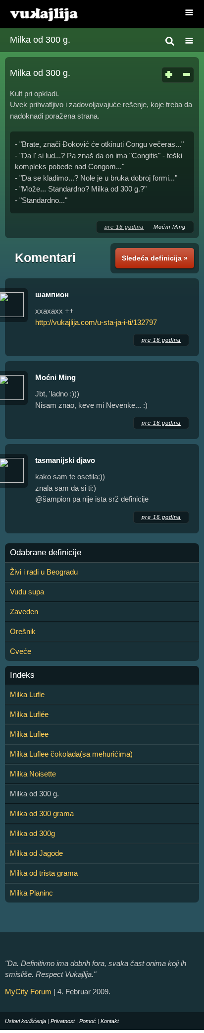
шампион (52, 294)
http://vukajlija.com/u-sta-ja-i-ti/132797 (96, 322)
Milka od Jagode (36, 853)
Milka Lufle (27, 694)
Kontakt (110, 1021)
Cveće (20, 651)
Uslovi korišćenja (25, 1021)
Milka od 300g (32, 833)
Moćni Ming (169, 227)
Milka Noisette (33, 774)
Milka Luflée (29, 714)
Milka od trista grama (44, 873)
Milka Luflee (29, 734)
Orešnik (23, 631)
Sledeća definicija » (155, 258)
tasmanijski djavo (65, 460)
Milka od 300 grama (42, 813)
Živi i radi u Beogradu (44, 572)
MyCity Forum (28, 991)
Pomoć (87, 1021)
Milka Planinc (31, 893)
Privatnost (63, 1021)
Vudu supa (27, 591)
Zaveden (24, 611)
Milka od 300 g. (40, 40)
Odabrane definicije (45, 552)
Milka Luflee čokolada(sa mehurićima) (71, 754)
